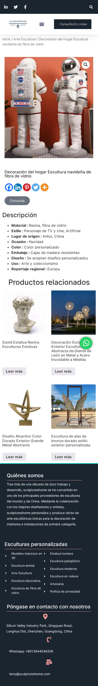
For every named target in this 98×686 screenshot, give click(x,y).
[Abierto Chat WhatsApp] (86, 343)
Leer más (14, 371)
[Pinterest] (27, 187)
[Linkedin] (18, 187)
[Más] (45, 187)
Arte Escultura (24, 39)
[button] (91, 6)
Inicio (6, 39)
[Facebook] (9, 187)
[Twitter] (36, 187)
